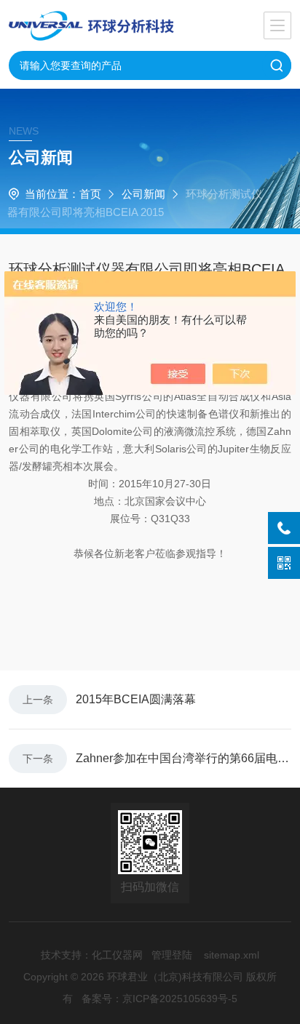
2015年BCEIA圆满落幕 (136, 699)
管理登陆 (171, 955)
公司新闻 (143, 194)
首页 (90, 194)
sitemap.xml (231, 955)
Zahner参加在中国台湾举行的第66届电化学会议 (183, 758)
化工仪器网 (117, 955)
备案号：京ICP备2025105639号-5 (159, 998)
